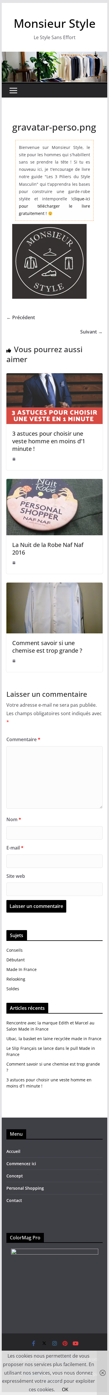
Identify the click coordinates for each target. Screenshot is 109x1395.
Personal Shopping (25, 1188)
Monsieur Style (55, 23)
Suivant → (91, 332)
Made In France (21, 969)
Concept (14, 1176)
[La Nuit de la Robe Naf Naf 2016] (54, 483)
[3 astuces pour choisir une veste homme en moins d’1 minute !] (54, 377)
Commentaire (23, 739)
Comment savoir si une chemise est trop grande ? (47, 646)
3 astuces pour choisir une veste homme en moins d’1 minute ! (48, 441)
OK (65, 1389)
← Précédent (20, 317)
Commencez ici (21, 1163)
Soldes (12, 988)
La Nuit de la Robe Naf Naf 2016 (47, 548)
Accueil (13, 1151)
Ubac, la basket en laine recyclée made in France (53, 1038)
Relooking (15, 979)
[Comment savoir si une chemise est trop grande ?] (54, 586)
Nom (13, 819)
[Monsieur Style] (55, 56)
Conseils (14, 950)
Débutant (15, 960)
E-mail (15, 848)
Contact (14, 1200)
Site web (15, 876)
